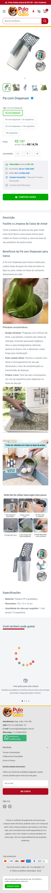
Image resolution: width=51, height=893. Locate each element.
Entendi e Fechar (13, 886)
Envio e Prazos (9, 760)
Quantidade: (8, 154)
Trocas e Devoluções (11, 752)
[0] (44, 11)
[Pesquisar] (44, 21)
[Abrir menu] (4, 11)
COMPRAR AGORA (27, 197)
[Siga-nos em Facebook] (5, 806)
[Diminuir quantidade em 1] (18, 154)
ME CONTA (26, 791)
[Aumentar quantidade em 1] (37, 154)
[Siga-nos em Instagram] (10, 806)
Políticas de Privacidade (13, 756)
